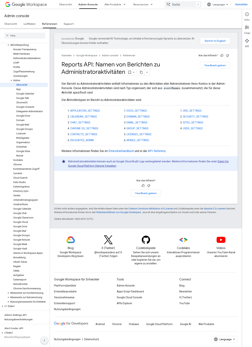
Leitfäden (29, 23)
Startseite (66, 55)
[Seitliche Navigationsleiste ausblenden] (44, 340)
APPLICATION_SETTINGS (85, 110)
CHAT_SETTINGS (80, 122)
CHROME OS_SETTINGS (84, 128)
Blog (181, 285)
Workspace (36, 4)
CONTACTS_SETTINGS (83, 134)
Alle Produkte (112, 4)
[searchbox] (24, 36)
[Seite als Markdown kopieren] (141, 72)
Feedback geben (215, 65)
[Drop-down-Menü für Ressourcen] (152, 4)
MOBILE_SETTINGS (138, 140)
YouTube (184, 303)
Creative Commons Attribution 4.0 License (150, 208)
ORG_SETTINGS (192, 110)
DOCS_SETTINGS (137, 110)
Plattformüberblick (65, 285)
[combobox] (183, 4)
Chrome (117, 324)
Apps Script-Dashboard (130, 291)
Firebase (134, 324)
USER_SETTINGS (193, 128)
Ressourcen (140, 4)
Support (69, 23)
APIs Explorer (124, 303)
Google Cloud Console (129, 297)
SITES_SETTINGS (193, 122)
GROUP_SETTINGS (138, 128)
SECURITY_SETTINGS (195, 116)
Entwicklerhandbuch (121, 151)
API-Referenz (157, 151)
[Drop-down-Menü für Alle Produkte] (125, 4)
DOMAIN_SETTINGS (138, 116)
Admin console (16, 16)
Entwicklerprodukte (65, 291)
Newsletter (185, 291)
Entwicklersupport (64, 303)
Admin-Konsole (88, 4)
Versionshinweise (64, 297)
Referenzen (49, 23)
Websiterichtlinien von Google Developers (118, 212)
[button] (24, 45)
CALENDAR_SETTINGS (83, 116)
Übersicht (65, 4)
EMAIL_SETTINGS (137, 122)
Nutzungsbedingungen (67, 309)
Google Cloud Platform (159, 324)
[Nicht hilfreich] (227, 55)
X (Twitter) (185, 297)
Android (100, 324)
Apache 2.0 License (214, 208)
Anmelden (241, 4)
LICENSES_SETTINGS (139, 134)
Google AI (185, 324)
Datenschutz (91, 339)
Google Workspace (86, 55)
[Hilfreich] (222, 55)
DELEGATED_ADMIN (82, 140)
